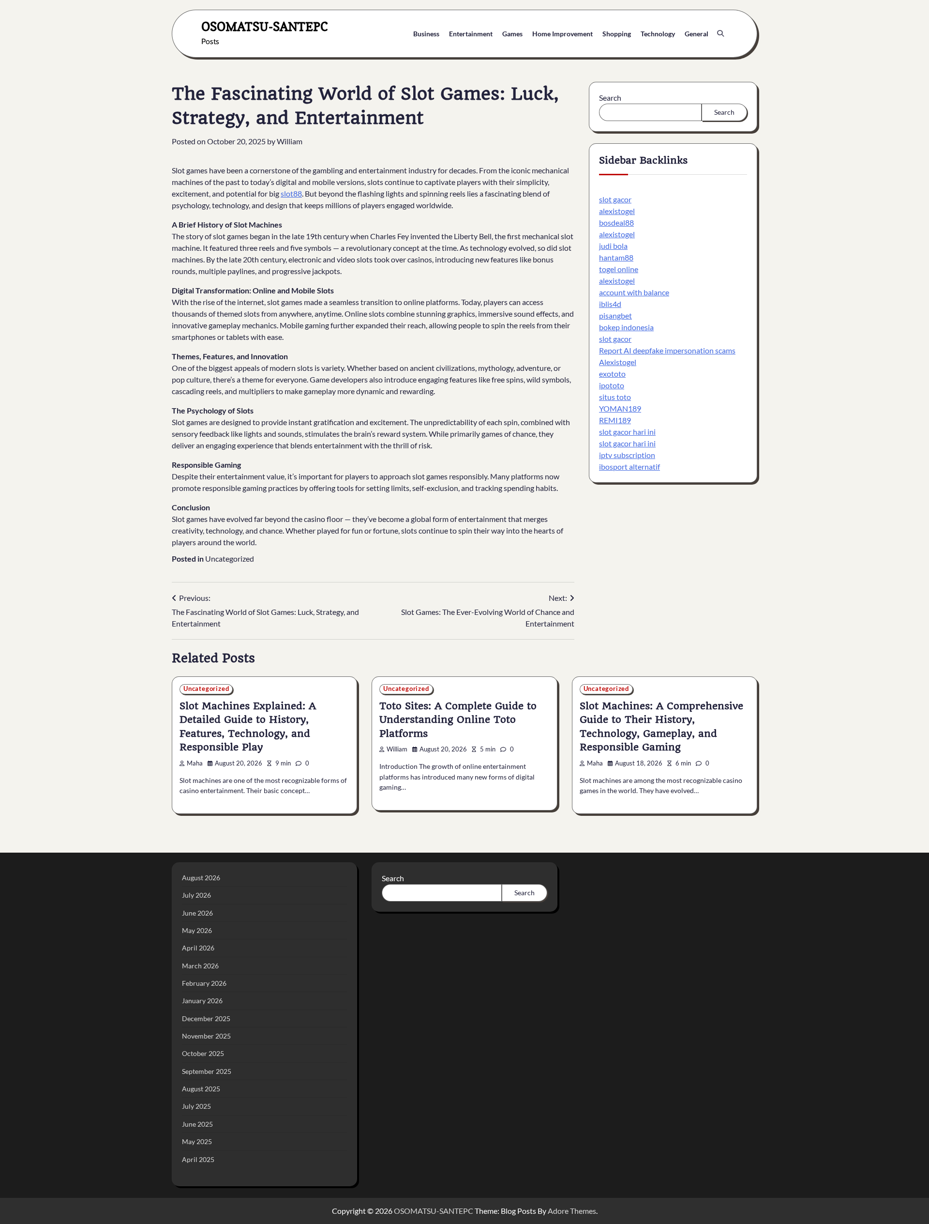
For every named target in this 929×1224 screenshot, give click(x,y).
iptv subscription (627, 454)
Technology (658, 34)
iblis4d (610, 303)
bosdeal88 (616, 222)
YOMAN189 (620, 408)
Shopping (616, 34)
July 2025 (196, 1106)
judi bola (613, 245)
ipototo (611, 385)
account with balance (634, 292)
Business (426, 34)
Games (512, 34)
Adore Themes (572, 1210)
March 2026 (200, 966)
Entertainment (471, 34)
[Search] (720, 33)
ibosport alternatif (629, 466)
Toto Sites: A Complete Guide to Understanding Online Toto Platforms (458, 719)
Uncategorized (229, 558)
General (696, 34)
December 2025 (206, 1018)
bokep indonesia (626, 327)
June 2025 (197, 1124)
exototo (612, 373)
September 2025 (206, 1071)
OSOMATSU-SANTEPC (264, 26)
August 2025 (201, 1089)
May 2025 (197, 1141)
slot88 (291, 193)
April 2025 (198, 1159)
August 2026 (201, 877)
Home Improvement (562, 34)
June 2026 (197, 913)
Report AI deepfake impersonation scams (667, 350)
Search (610, 97)
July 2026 (196, 895)
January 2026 (202, 1000)
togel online (618, 269)
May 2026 (197, 930)
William (289, 141)
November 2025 (206, 1036)
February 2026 (204, 983)
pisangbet (615, 315)
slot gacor (615, 199)
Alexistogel (617, 362)
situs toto (615, 396)
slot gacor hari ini (627, 431)
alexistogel (617, 210)
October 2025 (203, 1053)
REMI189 (615, 420)
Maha (195, 763)
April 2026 (198, 948)
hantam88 (616, 257)
